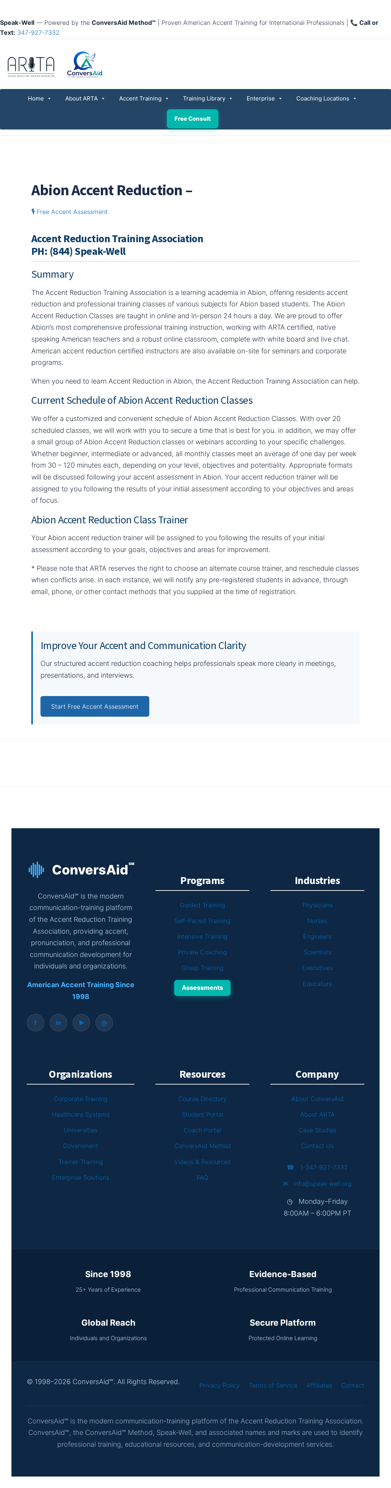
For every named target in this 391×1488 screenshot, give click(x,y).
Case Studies (317, 1130)
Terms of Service (273, 1385)
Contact (352, 1385)
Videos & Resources (202, 1162)
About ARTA (81, 98)
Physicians (317, 905)
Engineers (317, 936)
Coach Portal (202, 1130)
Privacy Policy (219, 1385)
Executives (317, 967)
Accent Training (140, 98)
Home (36, 98)
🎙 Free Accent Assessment (69, 211)
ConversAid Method (202, 1146)
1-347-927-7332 (317, 1167)
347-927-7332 (38, 32)
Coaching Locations (322, 98)
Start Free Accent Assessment (95, 706)
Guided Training (202, 905)
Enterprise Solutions (80, 1177)
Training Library (204, 98)
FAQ (202, 1177)
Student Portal (202, 1114)
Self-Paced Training (202, 921)
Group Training (202, 967)
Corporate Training (81, 1099)
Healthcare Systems (81, 1114)
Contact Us (317, 1146)
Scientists (317, 952)
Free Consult (192, 118)
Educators (317, 984)
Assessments (202, 987)
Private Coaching (202, 952)
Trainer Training (80, 1162)
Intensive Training (202, 936)
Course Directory (202, 1099)
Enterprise (261, 98)
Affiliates (319, 1385)
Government (80, 1146)
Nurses (317, 921)
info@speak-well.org (317, 1183)
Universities (80, 1130)
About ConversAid (317, 1099)
